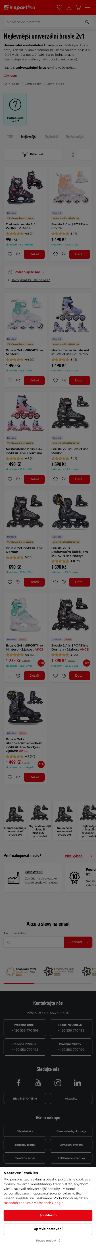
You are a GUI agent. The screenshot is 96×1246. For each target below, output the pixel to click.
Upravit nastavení (48, 1229)
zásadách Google (50, 1203)
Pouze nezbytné (48, 1240)
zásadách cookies (17, 1203)
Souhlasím (48, 1215)
